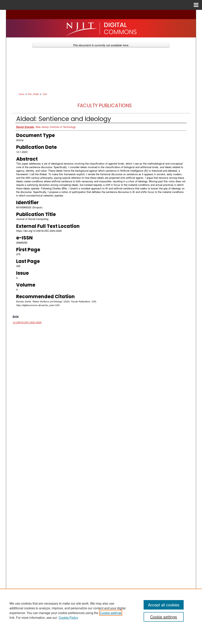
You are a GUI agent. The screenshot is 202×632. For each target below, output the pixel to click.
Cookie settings (111, 613)
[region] (101, 610)
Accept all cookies (163, 605)
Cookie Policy (68, 617)
